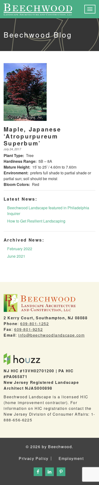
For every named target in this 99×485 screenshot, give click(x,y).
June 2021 (16, 256)
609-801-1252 (34, 323)
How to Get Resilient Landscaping (36, 221)
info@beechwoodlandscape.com (51, 335)
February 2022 (19, 248)
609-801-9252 (28, 329)
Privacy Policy (33, 458)
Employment (71, 458)
